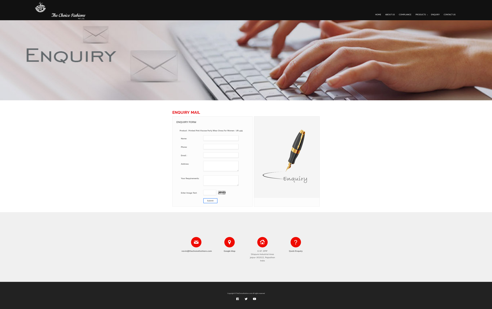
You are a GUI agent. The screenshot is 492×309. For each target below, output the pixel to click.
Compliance (405, 14)
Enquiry (435, 14)
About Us (390, 14)
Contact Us (449, 14)
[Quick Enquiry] (295, 243)
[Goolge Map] (229, 243)
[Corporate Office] (262, 243)
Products (421, 14)
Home (378, 14)
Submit (210, 201)
